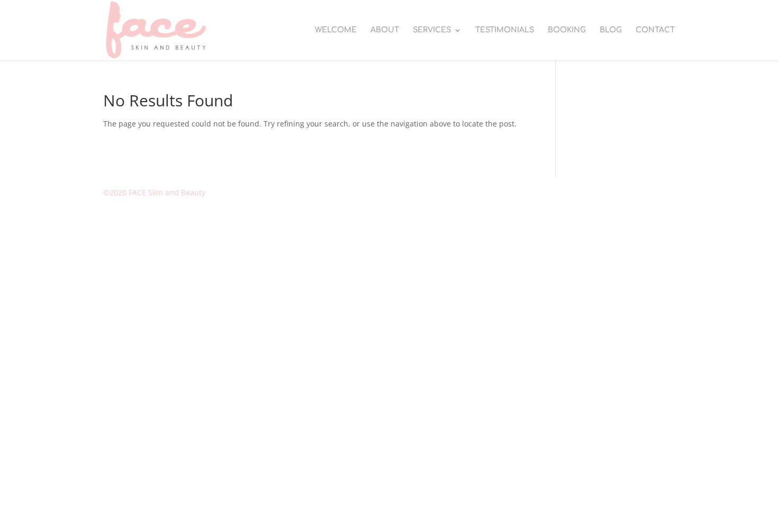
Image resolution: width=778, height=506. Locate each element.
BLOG (611, 30)
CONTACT (655, 30)
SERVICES (432, 30)
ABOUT (384, 30)
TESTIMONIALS (504, 30)
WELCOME (336, 30)
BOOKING (567, 30)
